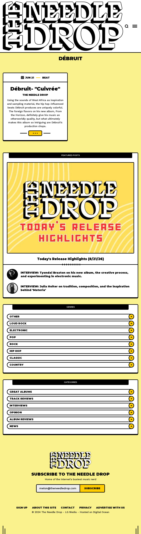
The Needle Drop (35, 94)
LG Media (71, 512)
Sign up (21, 507)
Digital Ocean (101, 512)
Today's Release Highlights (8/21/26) (70, 259)
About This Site (44, 507)
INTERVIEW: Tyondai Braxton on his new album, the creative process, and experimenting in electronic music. (74, 274)
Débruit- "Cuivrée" (35, 89)
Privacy (85, 507)
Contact (68, 507)
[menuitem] (21, 508)
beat (46, 77)
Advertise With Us (110, 507)
